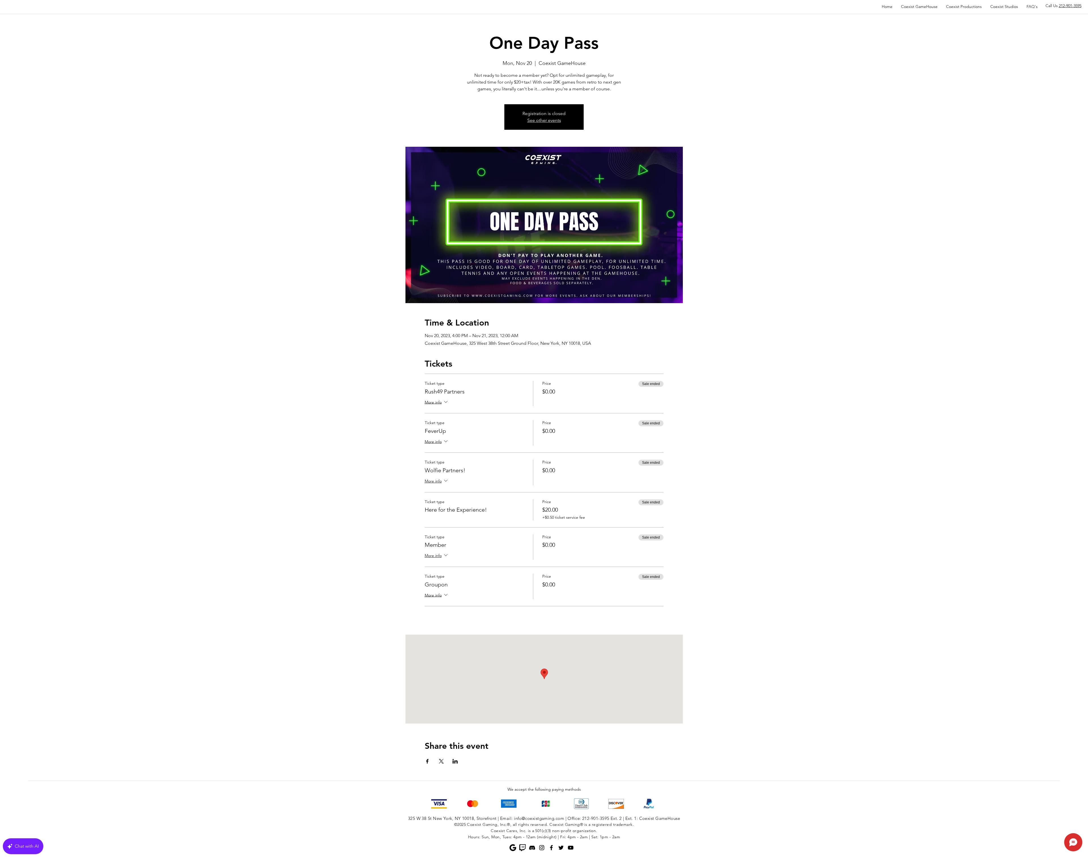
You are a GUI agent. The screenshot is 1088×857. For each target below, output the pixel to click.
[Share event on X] (441, 761)
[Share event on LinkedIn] (455, 761)
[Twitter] (561, 847)
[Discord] (532, 847)
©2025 (460, 824)
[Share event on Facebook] (427, 761)
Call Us (1063, 5)
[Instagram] (541, 847)
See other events (544, 120)
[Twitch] (522, 847)
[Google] (512, 847)
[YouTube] (570, 847)
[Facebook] (551, 847)
